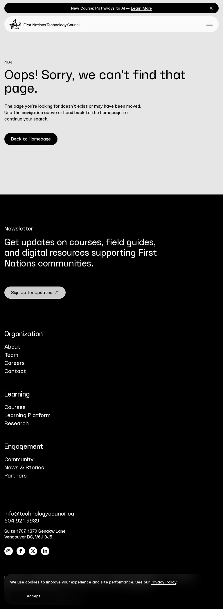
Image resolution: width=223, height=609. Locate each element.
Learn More (141, 8)
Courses (15, 407)
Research (16, 424)
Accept (34, 596)
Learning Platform (27, 415)
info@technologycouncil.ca (39, 514)
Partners (15, 476)
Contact (15, 371)
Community (19, 460)
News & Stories (24, 468)
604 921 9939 (21, 521)
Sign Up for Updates (31, 292)
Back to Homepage (31, 139)
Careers (14, 363)
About (12, 347)
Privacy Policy (163, 582)
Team (11, 355)
